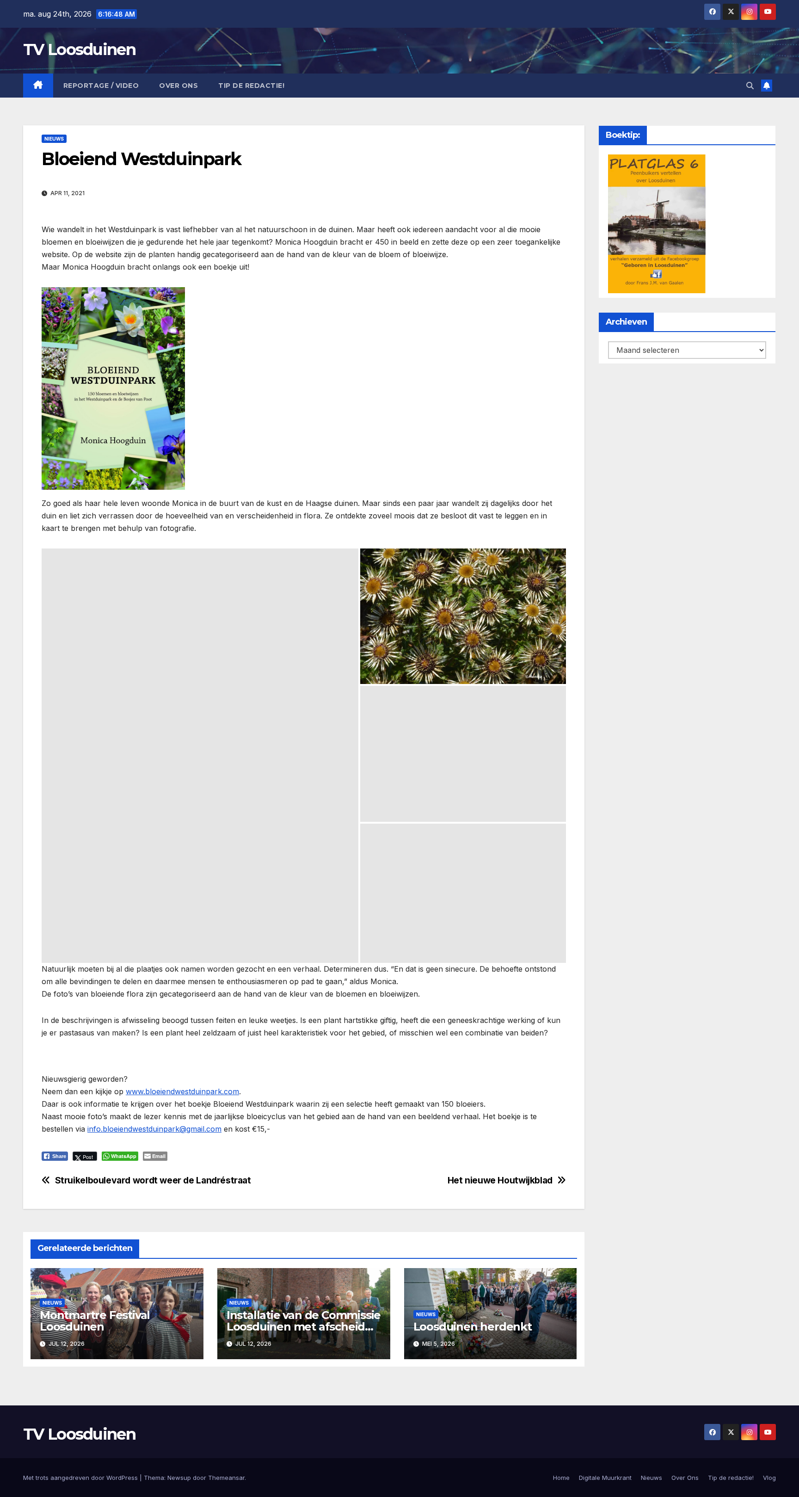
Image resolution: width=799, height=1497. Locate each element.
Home (561, 1477)
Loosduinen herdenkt (472, 1326)
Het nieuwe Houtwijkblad (500, 1180)
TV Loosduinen (79, 49)
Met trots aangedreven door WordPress (81, 1477)
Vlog (769, 1477)
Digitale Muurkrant (605, 1477)
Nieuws (54, 139)
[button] (750, 85)
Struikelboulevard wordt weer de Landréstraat (153, 1180)
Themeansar (226, 1477)
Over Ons (178, 85)
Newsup (179, 1477)
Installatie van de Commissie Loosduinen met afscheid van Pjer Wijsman (304, 1326)
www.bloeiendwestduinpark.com (182, 1091)
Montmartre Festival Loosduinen (95, 1320)
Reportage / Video (101, 85)
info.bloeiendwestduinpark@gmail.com (154, 1129)
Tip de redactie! (251, 85)
